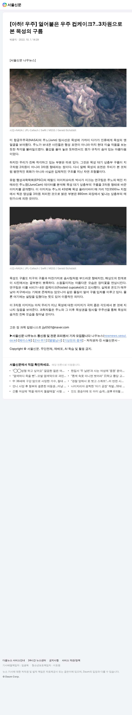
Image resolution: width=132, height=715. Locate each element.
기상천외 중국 (73, 340)
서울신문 (14, 5)
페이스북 (25, 340)
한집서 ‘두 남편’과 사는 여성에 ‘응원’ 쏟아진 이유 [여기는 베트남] (98, 370)
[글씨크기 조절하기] (116, 49)
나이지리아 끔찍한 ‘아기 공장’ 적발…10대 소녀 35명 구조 (98, 386)
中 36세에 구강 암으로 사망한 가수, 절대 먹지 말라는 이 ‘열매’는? (39, 381)
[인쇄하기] (123, 49)
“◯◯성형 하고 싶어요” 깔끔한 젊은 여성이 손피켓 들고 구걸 (39, 370)
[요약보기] (95, 49)
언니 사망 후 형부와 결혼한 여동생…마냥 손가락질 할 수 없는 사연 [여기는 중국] (39, 386)
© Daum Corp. (11, 676)
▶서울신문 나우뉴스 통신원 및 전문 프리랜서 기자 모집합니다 (50, 335)
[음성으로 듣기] (102, 49)
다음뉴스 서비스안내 (14, 660)
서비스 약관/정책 (71, 660)
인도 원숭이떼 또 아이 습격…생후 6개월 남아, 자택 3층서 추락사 (98, 391)
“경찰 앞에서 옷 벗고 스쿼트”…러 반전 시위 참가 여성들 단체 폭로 (98, 381)
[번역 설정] (109, 49)
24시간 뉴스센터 (37, 660)
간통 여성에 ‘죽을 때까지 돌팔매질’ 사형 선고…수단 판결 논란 (39, 391)
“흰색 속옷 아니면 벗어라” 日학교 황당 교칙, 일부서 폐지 (98, 376)
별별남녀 (55, 340)
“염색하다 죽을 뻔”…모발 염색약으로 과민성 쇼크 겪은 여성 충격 (39, 376)
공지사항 (54, 660)
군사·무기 (40, 340)
